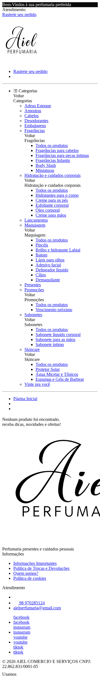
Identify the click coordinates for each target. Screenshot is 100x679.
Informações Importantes (35, 563)
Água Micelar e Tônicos (57, 374)
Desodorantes (36, 120)
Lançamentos (36, 220)
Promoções (34, 289)
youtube (20, 637)
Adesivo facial (48, 265)
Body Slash (46, 165)
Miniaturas (45, 170)
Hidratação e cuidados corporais (52, 175)
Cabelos (31, 115)
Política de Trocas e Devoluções (41, 568)
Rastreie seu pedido (19, 14)
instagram (21, 627)
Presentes (32, 284)
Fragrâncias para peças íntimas (62, 155)
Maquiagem (34, 225)
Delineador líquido (52, 270)
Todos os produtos (52, 145)
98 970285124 (31, 603)
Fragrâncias (34, 130)
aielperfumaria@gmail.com (37, 607)
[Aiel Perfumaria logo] (23, 62)
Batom (41, 255)
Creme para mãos (51, 215)
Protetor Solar (48, 369)
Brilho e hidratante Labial (58, 250)
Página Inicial (25, 398)
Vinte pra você (37, 384)
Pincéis (42, 245)
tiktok (18, 647)
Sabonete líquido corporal (58, 334)
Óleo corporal (48, 210)
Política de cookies (29, 578)
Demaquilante (48, 279)
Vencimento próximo (54, 309)
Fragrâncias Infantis (53, 160)
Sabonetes (33, 314)
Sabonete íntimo (50, 344)
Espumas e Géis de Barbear (60, 379)
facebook (21, 617)
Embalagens (35, 125)
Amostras (32, 110)
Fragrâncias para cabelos (57, 150)
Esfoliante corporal (52, 205)
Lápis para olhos (50, 260)
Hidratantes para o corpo (57, 195)
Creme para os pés (52, 200)
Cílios (41, 274)
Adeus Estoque (37, 105)
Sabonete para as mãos (55, 339)
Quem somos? (25, 573)
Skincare (32, 349)
